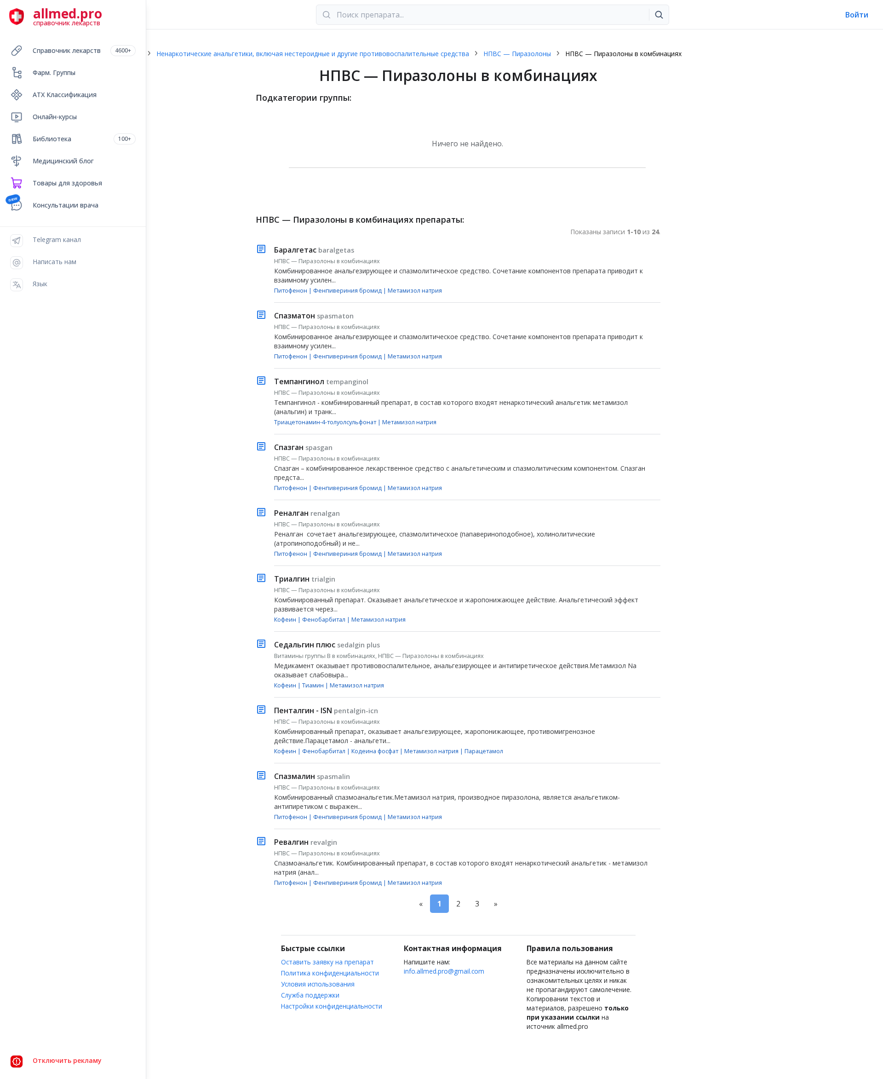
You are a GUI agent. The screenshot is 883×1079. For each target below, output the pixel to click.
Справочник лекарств (82, 50)
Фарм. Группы (54, 72)
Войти (856, 15)
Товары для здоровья (67, 183)
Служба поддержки (310, 995)
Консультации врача (65, 205)
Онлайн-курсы (55, 116)
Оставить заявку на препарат (327, 962)
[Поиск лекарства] (659, 14)
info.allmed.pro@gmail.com (444, 971)
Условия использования (318, 984)
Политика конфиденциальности (330, 973)
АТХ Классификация (65, 94)
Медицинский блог (63, 160)
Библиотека (82, 138)
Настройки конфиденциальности (331, 1006)
